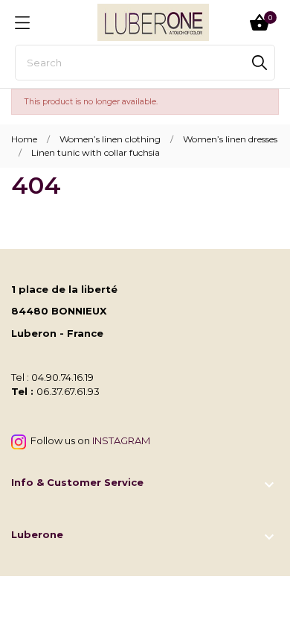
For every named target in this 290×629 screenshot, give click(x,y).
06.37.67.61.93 (68, 391)
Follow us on (88, 440)
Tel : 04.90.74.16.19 (52, 377)
